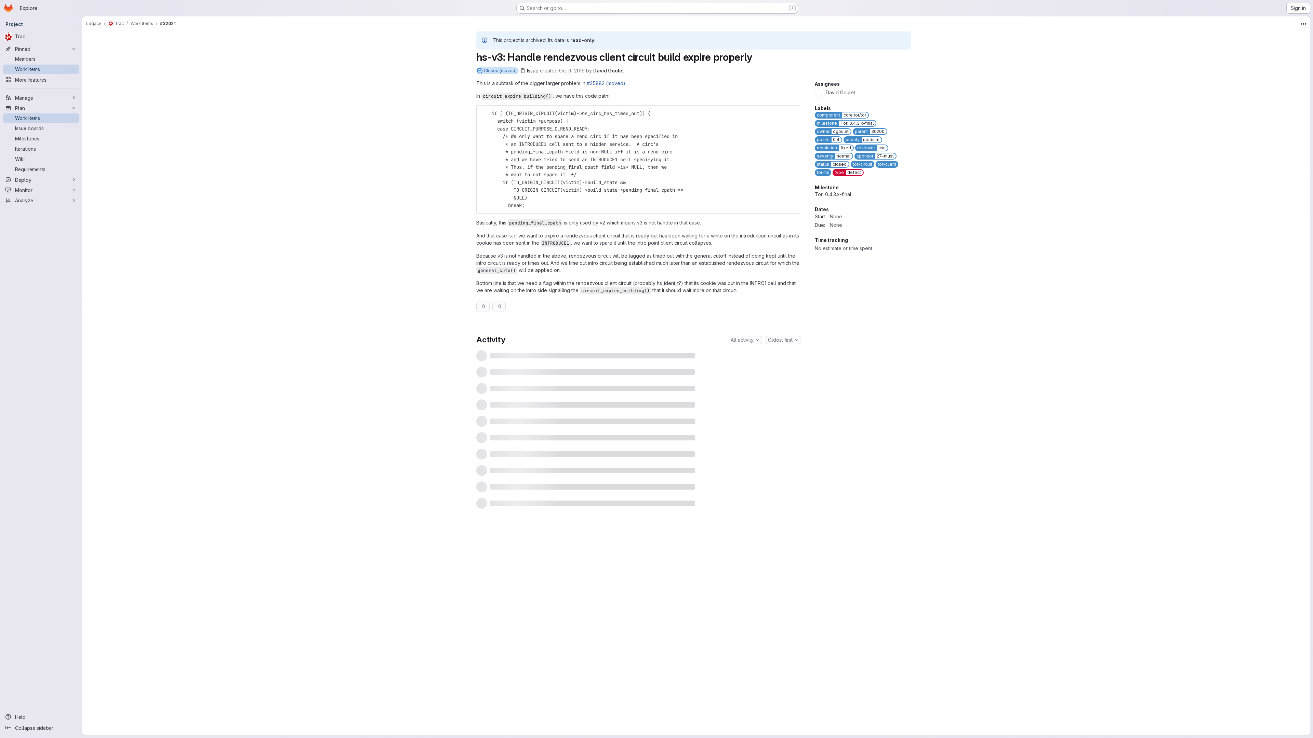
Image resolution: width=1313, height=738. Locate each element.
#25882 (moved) (606, 83)
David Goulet (608, 70)
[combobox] (745, 340)
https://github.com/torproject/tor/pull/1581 (622, 496)
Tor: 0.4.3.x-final (833, 259)
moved (508, 70)
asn (527, 633)
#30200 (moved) (550, 392)
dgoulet (532, 711)
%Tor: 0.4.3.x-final (593, 356)
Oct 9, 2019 (572, 70)
